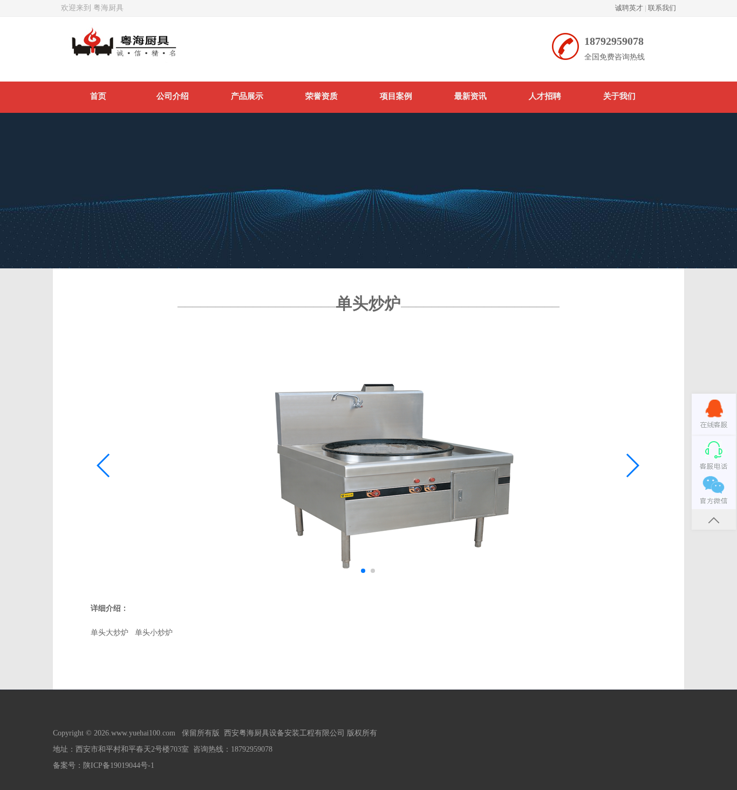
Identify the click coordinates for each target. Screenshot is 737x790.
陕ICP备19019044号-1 (118, 765)
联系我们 (662, 8)
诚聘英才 (629, 8)
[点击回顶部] (714, 519)
